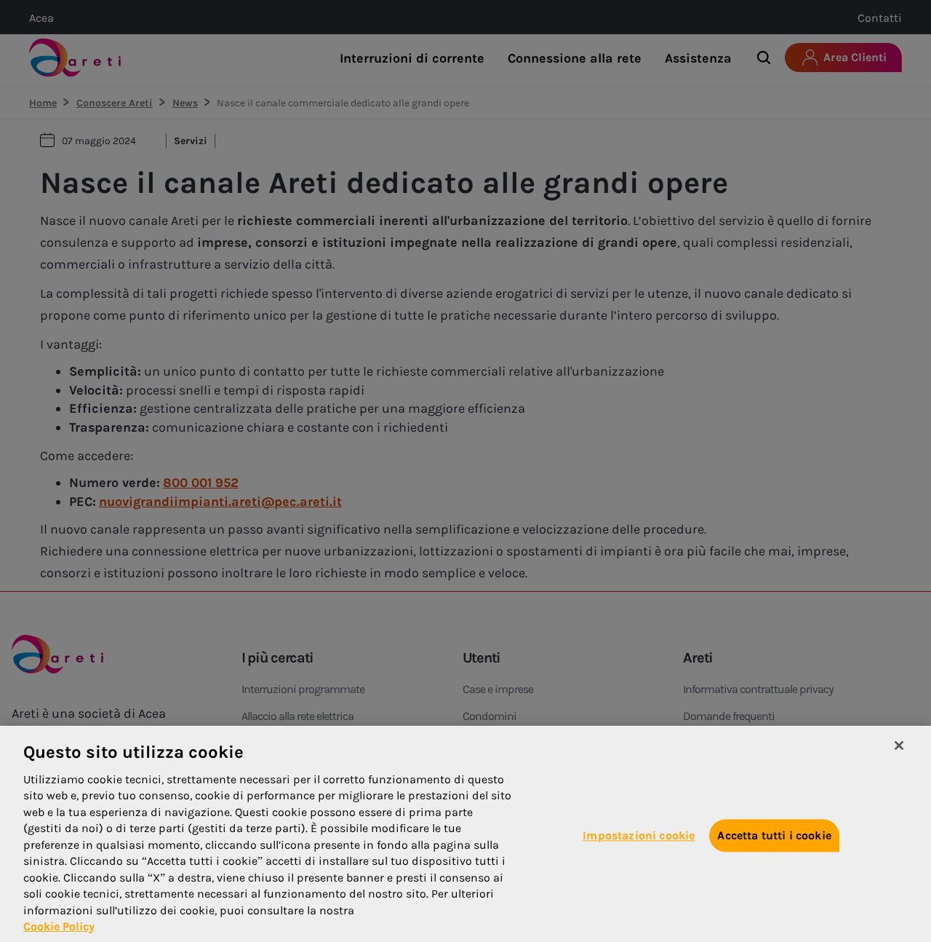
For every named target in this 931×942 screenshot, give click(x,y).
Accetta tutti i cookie (774, 836)
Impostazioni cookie (639, 836)
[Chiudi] (899, 745)
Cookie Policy (59, 926)
